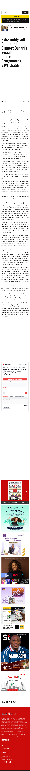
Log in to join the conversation (15, 379)
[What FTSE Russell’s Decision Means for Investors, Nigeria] (4, 28)
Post (26, 405)
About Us (3, 745)
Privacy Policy (4, 747)
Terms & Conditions (5, 748)
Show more (5, 387)
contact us (7, 759)
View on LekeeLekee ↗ (23, 364)
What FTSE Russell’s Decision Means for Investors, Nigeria (18, 28)
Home (2, 744)
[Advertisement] (15, 351)
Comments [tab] (5, 396)
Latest (3, 68)
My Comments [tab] (11, 396)
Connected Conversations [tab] (19, 396)
